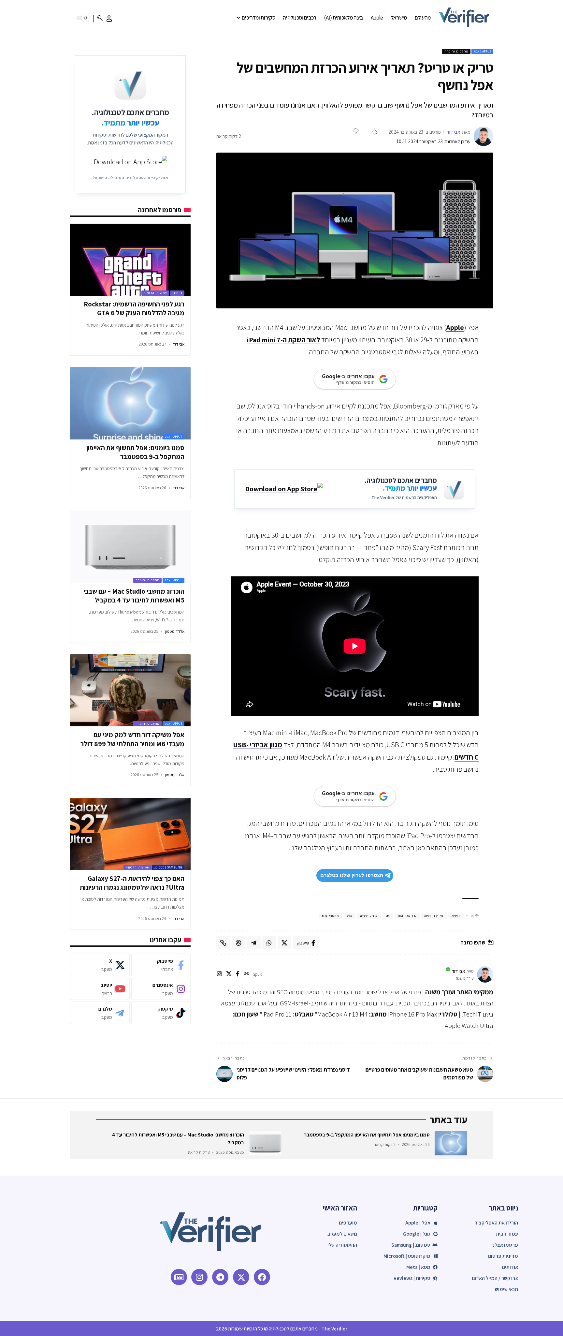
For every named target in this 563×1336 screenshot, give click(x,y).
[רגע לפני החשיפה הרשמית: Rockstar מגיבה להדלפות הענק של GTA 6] (130, 260)
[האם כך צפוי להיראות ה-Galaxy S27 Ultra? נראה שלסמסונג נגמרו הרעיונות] (130, 834)
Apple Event (434, 916)
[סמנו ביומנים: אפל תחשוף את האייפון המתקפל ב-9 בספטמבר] (130, 403)
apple (456, 916)
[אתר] (246, 974)
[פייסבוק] (237, 974)
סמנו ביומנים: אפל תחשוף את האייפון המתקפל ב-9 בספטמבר (135, 452)
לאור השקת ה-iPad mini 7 (283, 339)
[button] (109, 18)
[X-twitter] (241, 1277)
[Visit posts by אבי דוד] (483, 136)
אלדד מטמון (174, 631)
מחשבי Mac (330, 916)
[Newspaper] (179, 1277)
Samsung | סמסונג (168, 867)
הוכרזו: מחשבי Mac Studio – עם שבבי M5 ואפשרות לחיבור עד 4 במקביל (133, 595)
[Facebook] (161, 965)
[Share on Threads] (238, 942)
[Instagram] (161, 989)
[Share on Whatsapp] (269, 942)
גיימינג (177, 293)
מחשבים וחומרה (456, 51)
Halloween (407, 916)
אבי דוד (453, 132)
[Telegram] (99, 1013)
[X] (228, 974)
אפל (350, 916)
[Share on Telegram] (254, 942)
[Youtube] (99, 989)
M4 (387, 916)
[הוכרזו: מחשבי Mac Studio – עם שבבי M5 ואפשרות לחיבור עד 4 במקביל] (130, 547)
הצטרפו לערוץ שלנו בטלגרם (351, 875)
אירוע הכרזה (369, 916)
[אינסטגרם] (219, 974)
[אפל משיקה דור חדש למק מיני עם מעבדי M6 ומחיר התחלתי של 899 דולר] (130, 690)
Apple (455, 327)
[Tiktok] (161, 1013)
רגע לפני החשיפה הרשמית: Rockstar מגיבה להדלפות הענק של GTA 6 (134, 308)
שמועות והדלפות (155, 293)
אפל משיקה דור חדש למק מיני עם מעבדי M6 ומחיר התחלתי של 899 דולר (132, 739)
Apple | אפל (482, 51)
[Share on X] (284, 942)
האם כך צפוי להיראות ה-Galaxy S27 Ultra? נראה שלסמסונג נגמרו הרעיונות (132, 883)
